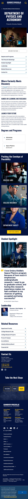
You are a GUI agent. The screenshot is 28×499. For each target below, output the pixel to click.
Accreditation (5, 341)
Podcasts (6, 449)
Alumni (5, 439)
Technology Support (13, 481)
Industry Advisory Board (7, 344)
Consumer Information (8, 457)
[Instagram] (5, 369)
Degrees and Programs (7, 56)
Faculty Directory (7, 436)
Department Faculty (6, 328)
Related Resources (6, 69)
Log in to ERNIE (8, 430)
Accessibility (5, 478)
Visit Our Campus (14, 231)
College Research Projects (8, 334)
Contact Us (4, 72)
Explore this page (13, 51)
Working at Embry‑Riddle (9, 466)
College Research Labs (7, 331)
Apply (21, 389)
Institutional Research (8, 463)
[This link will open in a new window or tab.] (4, 428)
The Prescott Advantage (7, 59)
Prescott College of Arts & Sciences (11, 8)
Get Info (7, 389)
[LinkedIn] (2, 369)
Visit (14, 389)
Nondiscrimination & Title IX (15, 478)
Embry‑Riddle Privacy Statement (10, 496)
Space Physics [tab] (10, 146)
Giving (5, 441)
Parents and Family (8, 434)
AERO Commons (7, 444)
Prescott (5, 87)
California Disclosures (8, 469)
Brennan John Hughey (16, 308)
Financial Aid (4, 347)
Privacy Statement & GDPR (8, 479)
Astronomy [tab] (9, 138)
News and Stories (7, 451)
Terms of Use (18, 479)
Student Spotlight (6, 63)
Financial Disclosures (8, 460)
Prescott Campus (6, 338)
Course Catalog (7, 446)
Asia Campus (18, 417)
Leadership (4, 66)
